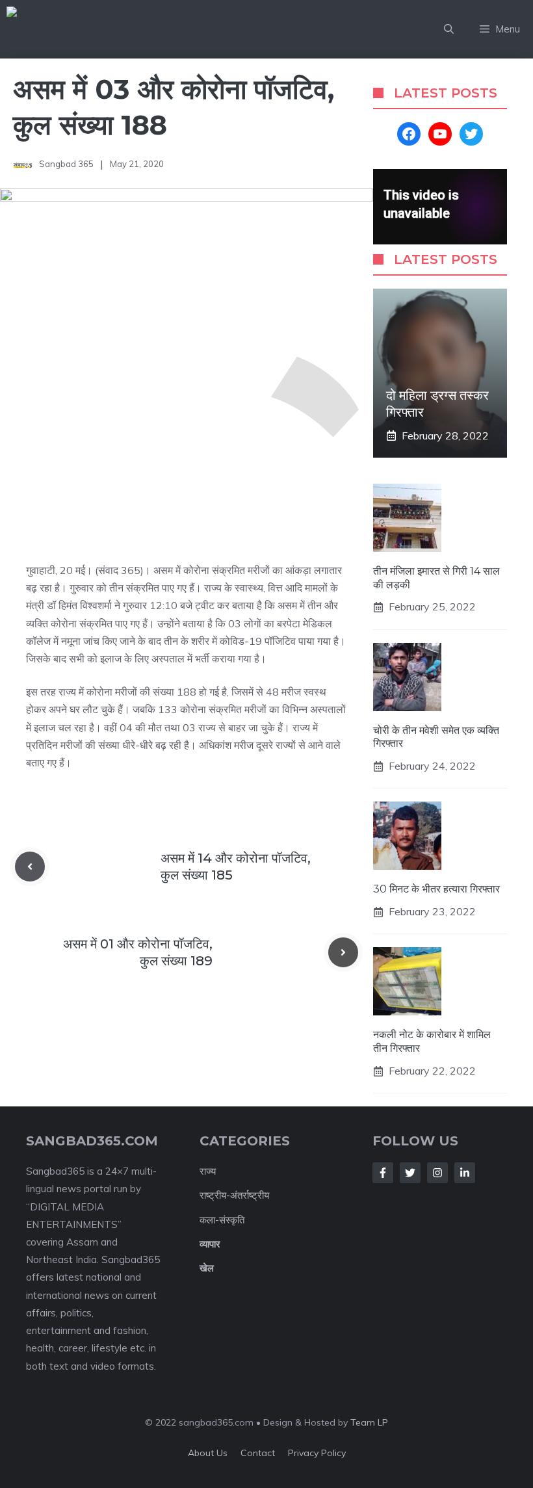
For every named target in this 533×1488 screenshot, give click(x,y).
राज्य (208, 1171)
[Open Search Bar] (449, 29)
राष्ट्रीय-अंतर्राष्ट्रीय (234, 1195)
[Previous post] (29, 866)
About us (208, 1453)
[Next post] (343, 952)
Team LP (369, 1422)
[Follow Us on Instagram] (437, 1172)
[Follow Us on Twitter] (410, 1172)
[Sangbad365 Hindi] (85, 29)
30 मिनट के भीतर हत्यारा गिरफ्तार (436, 889)
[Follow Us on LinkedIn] (464, 1172)
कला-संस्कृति (222, 1220)
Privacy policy (317, 1453)
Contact (257, 1453)
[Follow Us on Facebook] (382, 1172)
